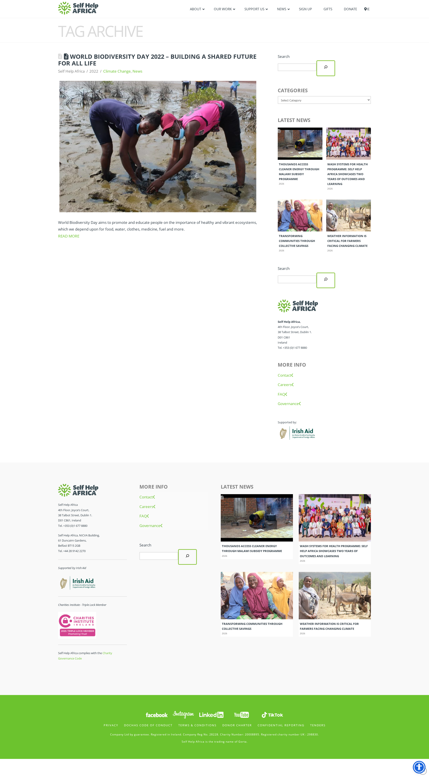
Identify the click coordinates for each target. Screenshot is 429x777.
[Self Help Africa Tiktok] (272, 714)
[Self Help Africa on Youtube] (242, 714)
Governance (288, 403)
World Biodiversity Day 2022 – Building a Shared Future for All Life (157, 59)
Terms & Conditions (197, 725)
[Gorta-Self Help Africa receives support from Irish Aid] (297, 432)
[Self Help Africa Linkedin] (211, 714)
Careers (285, 384)
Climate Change (117, 71)
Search (284, 56)
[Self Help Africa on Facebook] (157, 714)
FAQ (281, 394)
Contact (284, 375)
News (137, 71)
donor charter (237, 725)
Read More (68, 236)
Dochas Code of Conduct (148, 725)
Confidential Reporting (281, 725)
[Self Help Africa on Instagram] (183, 714)
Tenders (318, 725)
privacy (111, 725)
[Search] (325, 68)
